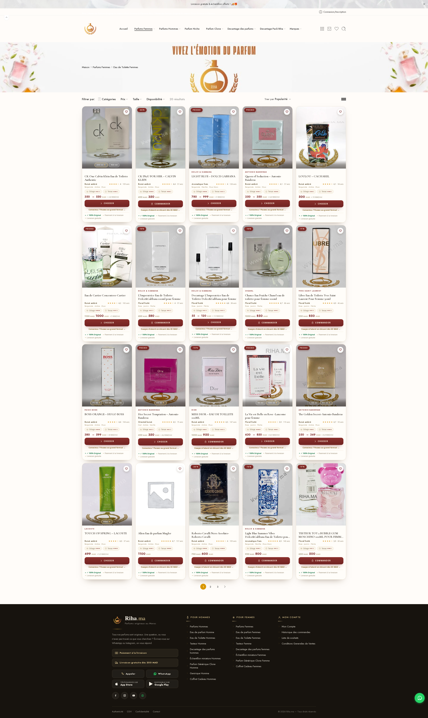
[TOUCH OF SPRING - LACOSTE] (107, 494)
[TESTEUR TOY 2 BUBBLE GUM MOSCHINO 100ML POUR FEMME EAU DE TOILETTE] (321, 494)
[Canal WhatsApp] (142, 695)
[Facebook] (115, 695)
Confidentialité (142, 711)
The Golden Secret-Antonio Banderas (321, 414)
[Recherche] (343, 28)
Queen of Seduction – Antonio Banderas (263, 178)
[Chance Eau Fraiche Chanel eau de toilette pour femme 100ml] (267, 256)
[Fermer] (424, 4)
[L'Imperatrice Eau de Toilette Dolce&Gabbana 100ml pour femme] (160, 256)
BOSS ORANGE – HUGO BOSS (104, 414)
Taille (136, 99)
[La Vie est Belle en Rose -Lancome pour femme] (267, 375)
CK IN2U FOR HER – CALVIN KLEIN (157, 178)
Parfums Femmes (143, 28)
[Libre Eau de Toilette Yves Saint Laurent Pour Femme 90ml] (321, 256)
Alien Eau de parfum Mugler (154, 533)
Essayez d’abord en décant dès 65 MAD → (160, 210)
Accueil (123, 28)
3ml (224, 284)
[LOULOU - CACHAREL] (321, 137)
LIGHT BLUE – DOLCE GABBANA (213, 176)
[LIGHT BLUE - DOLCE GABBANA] (214, 137)
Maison (85, 67)
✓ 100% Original (94, 215)
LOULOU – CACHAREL (314, 176)
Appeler (130, 673)
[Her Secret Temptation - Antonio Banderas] (160, 375)
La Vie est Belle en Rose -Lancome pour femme (265, 416)
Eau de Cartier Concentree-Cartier (105, 295)
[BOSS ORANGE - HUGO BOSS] (107, 375)
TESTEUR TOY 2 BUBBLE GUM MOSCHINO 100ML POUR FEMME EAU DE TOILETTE (321, 535)
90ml (107, 522)
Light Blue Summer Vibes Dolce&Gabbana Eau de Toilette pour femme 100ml (267, 535)
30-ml (119, 403)
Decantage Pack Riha (271, 28)
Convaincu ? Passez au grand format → (107, 209)
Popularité (281, 99)
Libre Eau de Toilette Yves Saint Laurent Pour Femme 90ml (317, 297)
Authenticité (117, 711)
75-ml (96, 403)
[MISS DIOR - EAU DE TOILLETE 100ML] (214, 375)
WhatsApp (164, 673)
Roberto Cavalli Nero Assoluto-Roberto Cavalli (210, 535)
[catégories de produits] (322, 28)
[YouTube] (133, 695)
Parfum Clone (213, 28)
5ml (216, 284)
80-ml (273, 165)
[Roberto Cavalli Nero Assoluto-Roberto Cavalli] (214, 494)
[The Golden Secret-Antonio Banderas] (321, 375)
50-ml (261, 165)
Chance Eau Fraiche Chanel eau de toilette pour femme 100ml (265, 297)
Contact (156, 711)
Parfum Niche (192, 28)
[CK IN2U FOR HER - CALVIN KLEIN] (160, 137)
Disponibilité (154, 99)
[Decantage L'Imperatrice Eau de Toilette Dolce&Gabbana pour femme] (214, 256)
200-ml (101, 165)
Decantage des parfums (240, 28)
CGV (129, 711)
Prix (123, 99)
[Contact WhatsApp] (420, 698)
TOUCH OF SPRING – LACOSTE (106, 533)
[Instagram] (124, 695)
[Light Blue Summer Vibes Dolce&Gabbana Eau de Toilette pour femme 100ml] (267, 494)
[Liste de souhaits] (126, 112)
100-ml (114, 165)
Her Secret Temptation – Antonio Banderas (158, 416)
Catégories (109, 99)
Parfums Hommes (168, 28)
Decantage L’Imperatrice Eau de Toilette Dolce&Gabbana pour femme (214, 297)
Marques (294, 28)
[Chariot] (329, 28)
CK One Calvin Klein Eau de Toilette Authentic (106, 178)
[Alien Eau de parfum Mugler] (160, 494)
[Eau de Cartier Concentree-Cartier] (107, 256)
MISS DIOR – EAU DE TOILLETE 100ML (212, 416)
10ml (205, 284)
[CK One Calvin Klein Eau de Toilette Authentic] (107, 137)
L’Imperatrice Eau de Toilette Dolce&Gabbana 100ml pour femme (159, 297)
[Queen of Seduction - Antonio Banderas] (267, 137)
